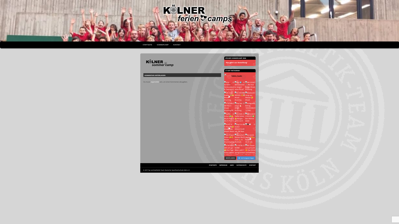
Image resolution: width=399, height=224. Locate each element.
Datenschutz (241, 165)
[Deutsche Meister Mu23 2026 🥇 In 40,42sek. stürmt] (240, 139)
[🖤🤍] (250, 128)
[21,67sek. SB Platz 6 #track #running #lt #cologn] (229, 107)
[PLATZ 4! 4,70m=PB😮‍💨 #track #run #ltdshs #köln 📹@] (229, 128)
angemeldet (155, 82)
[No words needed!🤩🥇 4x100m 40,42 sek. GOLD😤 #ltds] (250, 139)
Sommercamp (163, 45)
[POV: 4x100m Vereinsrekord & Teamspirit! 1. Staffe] (229, 86)
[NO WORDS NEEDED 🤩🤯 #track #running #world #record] (240, 97)
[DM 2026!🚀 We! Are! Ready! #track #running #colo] (250, 86)
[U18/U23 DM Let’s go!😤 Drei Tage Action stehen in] (229, 149)
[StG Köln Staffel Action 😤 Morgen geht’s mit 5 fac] (240, 118)
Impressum (223, 165)
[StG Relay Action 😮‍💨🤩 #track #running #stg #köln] (229, 139)
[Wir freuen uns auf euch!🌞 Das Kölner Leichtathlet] (250, 149)
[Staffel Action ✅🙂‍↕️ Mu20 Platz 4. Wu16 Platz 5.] (229, 118)
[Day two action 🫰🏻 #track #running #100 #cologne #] (240, 107)
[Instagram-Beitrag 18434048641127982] (250, 107)
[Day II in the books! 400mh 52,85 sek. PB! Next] (240, 128)
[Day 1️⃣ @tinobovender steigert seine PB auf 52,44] (240, 86)
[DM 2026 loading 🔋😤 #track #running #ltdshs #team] (229, 97)
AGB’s (232, 165)
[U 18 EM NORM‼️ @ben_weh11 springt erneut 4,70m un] (240, 149)
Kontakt (176, 45)
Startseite (147, 45)
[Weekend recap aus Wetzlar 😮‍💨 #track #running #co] (250, 97)
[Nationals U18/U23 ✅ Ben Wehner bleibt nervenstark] (250, 118)
